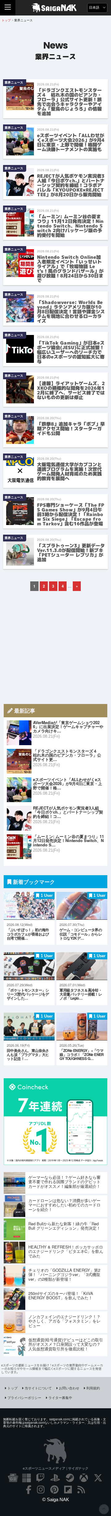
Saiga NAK (55, 7)
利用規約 (93, 1387)
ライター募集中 (60, 1397)
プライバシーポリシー (24, 1397)
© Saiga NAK (55, 1499)
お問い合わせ (69, 1387)
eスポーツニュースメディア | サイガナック (55, 1468)
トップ (12, 1387)
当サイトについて (38, 1387)
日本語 (94, 8)
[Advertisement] (55, 647)
